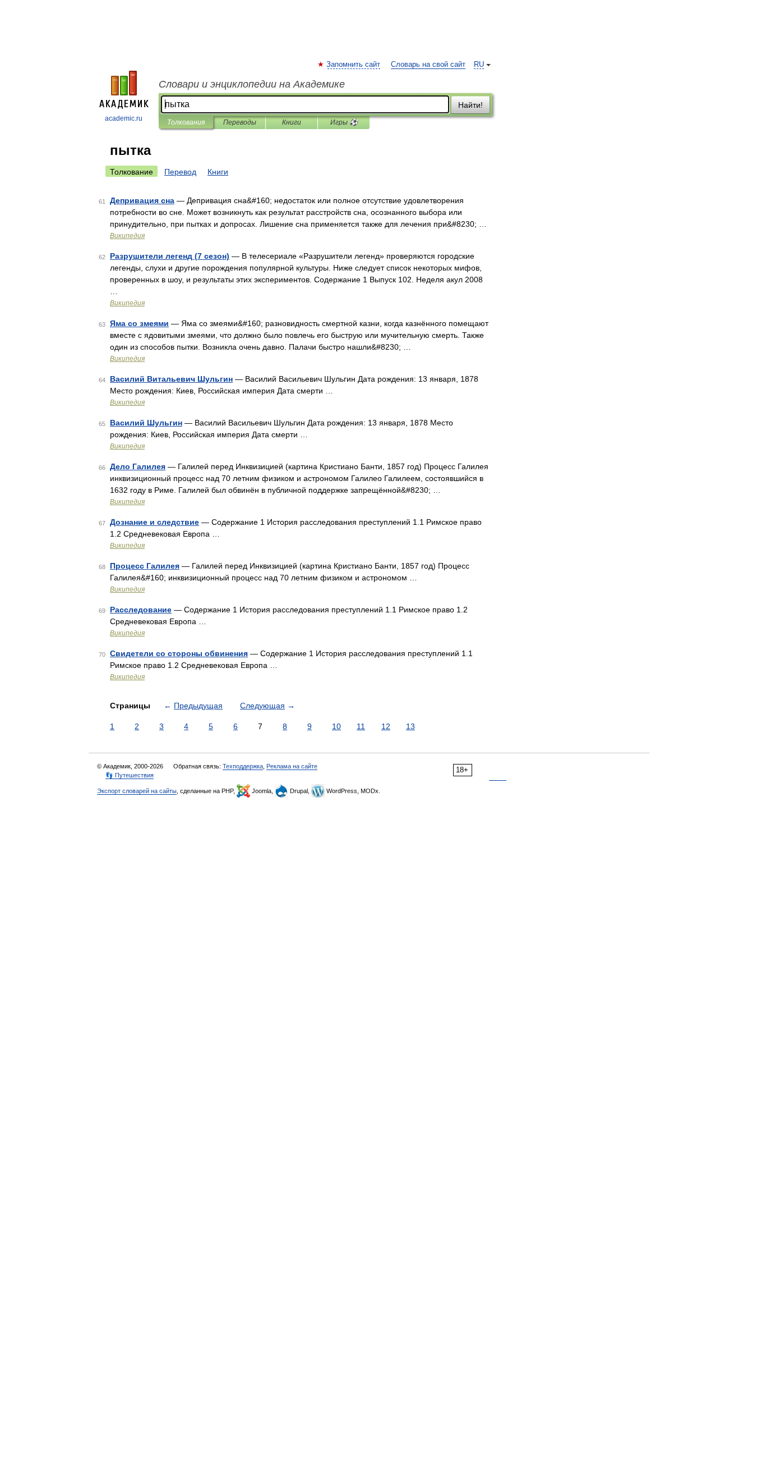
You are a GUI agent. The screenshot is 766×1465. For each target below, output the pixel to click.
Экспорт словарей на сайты (137, 791)
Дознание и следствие (154, 522)
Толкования (186, 122)
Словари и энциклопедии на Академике (252, 84)
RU (479, 64)
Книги (291, 122)
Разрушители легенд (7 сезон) (169, 255)
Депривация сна (142, 200)
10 (336, 726)
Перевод (180, 171)
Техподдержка (243, 766)
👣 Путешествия (129, 775)
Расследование (141, 609)
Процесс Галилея (144, 565)
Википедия (127, 236)
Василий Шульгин (146, 422)
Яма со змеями (139, 323)
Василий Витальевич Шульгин (171, 378)
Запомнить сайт (353, 64)
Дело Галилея (137, 466)
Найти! (470, 104)
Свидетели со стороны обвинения (179, 653)
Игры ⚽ (344, 122)
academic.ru (123, 118)
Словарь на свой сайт (428, 64)
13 (410, 726)
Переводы (239, 122)
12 (385, 726)
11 (361, 726)
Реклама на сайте (291, 766)
